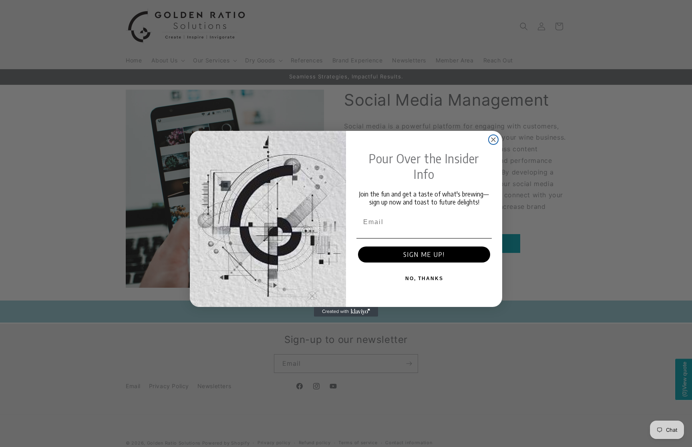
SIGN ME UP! (424, 255)
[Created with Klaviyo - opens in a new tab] (346, 312)
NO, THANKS (424, 278)
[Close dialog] (493, 139)
